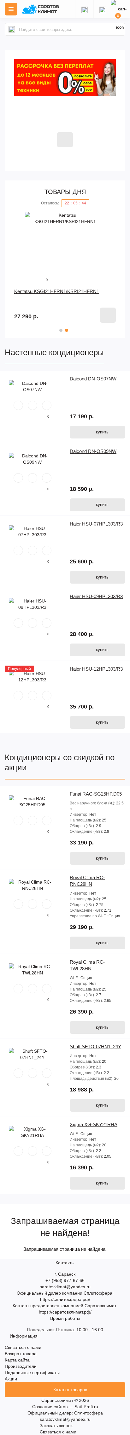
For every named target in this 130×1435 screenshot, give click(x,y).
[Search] (12, 29)
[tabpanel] (65, 267)
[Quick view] (18, 405)
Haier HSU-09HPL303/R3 (96, 596)
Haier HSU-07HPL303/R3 (96, 523)
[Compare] (46, 405)
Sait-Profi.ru (86, 1406)
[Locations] (84, 9)
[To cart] (108, 315)
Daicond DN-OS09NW (93, 451)
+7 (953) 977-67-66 (65, 1280)
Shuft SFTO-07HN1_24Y (95, 1046)
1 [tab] (60, 330)
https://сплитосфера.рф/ (65, 1299)
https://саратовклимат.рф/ (65, 1311)
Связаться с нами (23, 1347)
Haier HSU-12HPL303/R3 (96, 669)
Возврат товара (21, 1353)
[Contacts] (102, 9)
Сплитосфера (88, 1412)
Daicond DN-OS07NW (93, 378)
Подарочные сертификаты (32, 1372)
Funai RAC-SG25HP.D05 (96, 794)
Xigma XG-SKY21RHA (93, 1124)
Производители (21, 1366)
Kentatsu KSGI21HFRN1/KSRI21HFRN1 (56, 291)
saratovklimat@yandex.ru (65, 1286)
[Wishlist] (32, 405)
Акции (11, 1378)
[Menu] (11, 9)
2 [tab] (66, 330)
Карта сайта (17, 1359)
